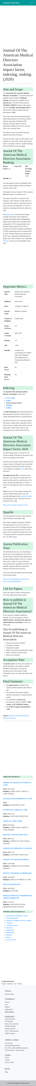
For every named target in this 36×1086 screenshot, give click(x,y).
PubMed (9, 405)
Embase (9, 408)
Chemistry (9, 923)
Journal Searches (11, 2)
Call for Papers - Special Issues (14, 1050)
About (7, 1057)
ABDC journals (10, 1033)
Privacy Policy (9, 1062)
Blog (6, 1072)
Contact (7, 1060)
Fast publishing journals (12, 1045)
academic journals (26, 496)
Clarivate (6, 241)
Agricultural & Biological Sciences (17, 916)
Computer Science (12, 925)
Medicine (9, 935)
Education (9, 928)
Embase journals (10, 1028)
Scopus (8, 400)
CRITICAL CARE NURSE (12, 821)
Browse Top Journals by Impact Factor (15, 505)
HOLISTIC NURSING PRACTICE (15, 835)
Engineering (10, 930)
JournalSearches (24, 1083)
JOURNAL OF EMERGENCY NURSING (17, 848)
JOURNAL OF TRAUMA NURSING (16, 859)
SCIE (22, 469)
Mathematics (10, 932)
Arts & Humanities (12, 918)
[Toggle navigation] (31, 2)
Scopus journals (10, 1019)
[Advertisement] (18, 27)
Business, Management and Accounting (18, 920)
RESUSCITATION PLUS (12, 884)
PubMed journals (10, 1026)
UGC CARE (10, 398)
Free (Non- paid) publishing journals (16, 1048)
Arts (6, 1004)
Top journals (9, 1043)
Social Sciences (11, 940)
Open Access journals (11, 1024)
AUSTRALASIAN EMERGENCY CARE (17, 798)
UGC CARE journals (11, 1031)
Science (7, 1002)
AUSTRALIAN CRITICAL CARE (15, 810)
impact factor (10, 214)
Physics (8, 937)
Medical (7, 1007)
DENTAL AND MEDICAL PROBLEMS (17, 873)
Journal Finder (9, 994)
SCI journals (9, 1021)
